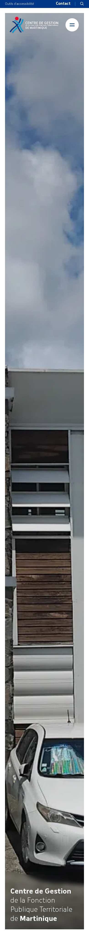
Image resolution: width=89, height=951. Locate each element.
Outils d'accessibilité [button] (19, 3)
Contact (63, 4)
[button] (82, 4)
